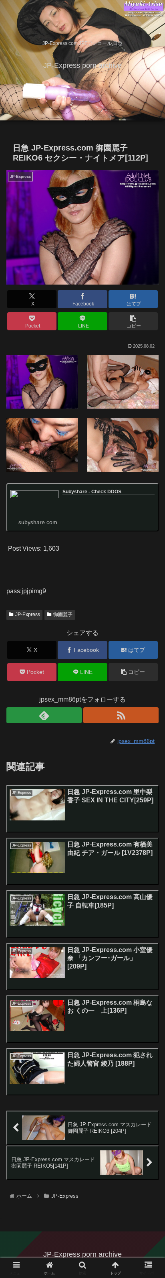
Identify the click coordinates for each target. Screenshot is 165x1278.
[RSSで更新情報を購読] (121, 715)
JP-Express (27, 614)
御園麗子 (62, 614)
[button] (133, 321)
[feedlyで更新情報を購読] (44, 715)
